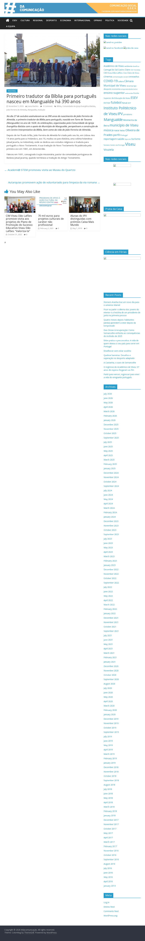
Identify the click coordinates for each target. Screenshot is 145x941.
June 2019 (108, 740)
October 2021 (110, 626)
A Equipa (10, 26)
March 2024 (109, 508)
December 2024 (111, 472)
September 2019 (111, 732)
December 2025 (111, 424)
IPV (120, 113)
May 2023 (108, 547)
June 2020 (108, 692)
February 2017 (110, 846)
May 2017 (108, 833)
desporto (108, 89)
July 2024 (108, 490)
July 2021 (108, 635)
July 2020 (108, 688)
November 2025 (111, 429)
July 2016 (108, 868)
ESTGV (107, 102)
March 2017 (109, 842)
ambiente (128, 66)
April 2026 (108, 407)
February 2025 (110, 464)
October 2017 (110, 828)
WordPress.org (110, 915)
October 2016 (110, 855)
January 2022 (110, 613)
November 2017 (111, 824)
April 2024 (108, 503)
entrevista (129, 93)
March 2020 (109, 705)
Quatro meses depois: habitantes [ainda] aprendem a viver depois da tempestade (120, 322)
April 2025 (108, 455)
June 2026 (108, 398)
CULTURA (25, 20)
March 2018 (109, 806)
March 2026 (109, 411)
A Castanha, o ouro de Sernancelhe (120, 362)
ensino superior (114, 93)
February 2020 (110, 710)
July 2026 (108, 393)
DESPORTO (51, 20)
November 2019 (111, 723)
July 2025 (108, 442)
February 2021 (110, 657)
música (109, 130)
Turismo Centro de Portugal (114, 145)
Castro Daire (124, 69)
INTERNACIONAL (82, 20)
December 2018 (111, 767)
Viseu (130, 144)
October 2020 (110, 675)
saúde (120, 138)
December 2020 (111, 666)
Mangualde (32, 110)
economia (116, 89)
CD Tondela (135, 70)
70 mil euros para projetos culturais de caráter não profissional (51, 220)
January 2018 (110, 815)
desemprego (132, 86)
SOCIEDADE (123, 20)
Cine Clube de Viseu (131, 73)
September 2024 (111, 486)
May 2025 (108, 451)
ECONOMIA (65, 20)
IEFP (129, 103)
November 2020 (111, 670)
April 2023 (108, 552)
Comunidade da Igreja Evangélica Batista (78, 106)
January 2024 (110, 516)
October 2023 (110, 530)
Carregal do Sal (111, 69)
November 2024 (111, 477)
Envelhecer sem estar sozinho (117, 350)
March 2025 (109, 459)
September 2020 (111, 679)
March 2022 (109, 604)
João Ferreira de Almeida (17, 110)
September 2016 (111, 859)
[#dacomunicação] (7, 20)
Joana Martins (32, 106)
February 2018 (110, 811)
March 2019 (109, 754)
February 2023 (110, 560)
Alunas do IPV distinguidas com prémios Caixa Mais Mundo (82, 220)
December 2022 (111, 569)
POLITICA (109, 20)
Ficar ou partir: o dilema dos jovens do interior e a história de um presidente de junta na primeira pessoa (122, 312)
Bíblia (59, 106)
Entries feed (109, 906)
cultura (121, 81)
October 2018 (110, 776)
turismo (135, 138)
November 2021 (111, 622)
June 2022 (108, 591)
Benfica (136, 66)
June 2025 (108, 446)
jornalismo (127, 114)
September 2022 (111, 582)
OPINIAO (98, 20)
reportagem (110, 138)
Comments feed (111, 911)
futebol (116, 102)
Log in (106, 902)
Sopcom (128, 139)
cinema (108, 76)
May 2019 (108, 745)
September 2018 (111, 780)
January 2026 (110, 420)
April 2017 (108, 837)
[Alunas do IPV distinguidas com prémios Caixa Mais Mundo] (84, 198)
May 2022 (108, 596)
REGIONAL (38, 20)
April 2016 (108, 881)
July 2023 (108, 538)
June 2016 (108, 872)
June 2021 (108, 639)
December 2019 (111, 719)
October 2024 (110, 481)
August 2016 (109, 863)
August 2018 (109, 784)
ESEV (14, 20)
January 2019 (110, 762)
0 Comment (47, 106)
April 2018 (108, 802)
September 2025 (111, 437)
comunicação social (120, 77)
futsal (124, 102)
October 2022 (110, 578)
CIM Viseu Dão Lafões (113, 73)
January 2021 (110, 661)
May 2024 (108, 499)
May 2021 (108, 644)
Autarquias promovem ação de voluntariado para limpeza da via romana (54, 182)
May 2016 (108, 877)
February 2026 (110, 415)
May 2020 (108, 697)
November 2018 (111, 771)
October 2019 (110, 727)
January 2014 (110, 885)
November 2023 (111, 525)
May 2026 (108, 402)
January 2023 (110, 565)
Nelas (122, 130)
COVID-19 (111, 81)
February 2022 (110, 609)
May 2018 (108, 798)
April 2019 (108, 749)
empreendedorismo (129, 89)
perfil (116, 135)
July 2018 (108, 789)
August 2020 (109, 683)
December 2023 (111, 521)
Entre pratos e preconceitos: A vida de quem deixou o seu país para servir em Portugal (121, 343)
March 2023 (109, 556)
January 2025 (110, 468)
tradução (41, 110)
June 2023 (108, 543)
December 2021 (111, 617)
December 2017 (111, 820)
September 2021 (111, 631)
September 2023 (111, 534)
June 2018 (108, 793)
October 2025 (110, 433)
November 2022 (111, 574)
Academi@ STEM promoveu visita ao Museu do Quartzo (39, 170)
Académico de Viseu (114, 66)
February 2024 (110, 512)
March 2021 (109, 653)
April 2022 (108, 600)
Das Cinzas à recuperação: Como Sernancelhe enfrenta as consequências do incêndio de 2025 (122, 333)
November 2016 (111, 850)
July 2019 (108, 736)
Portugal (123, 135)
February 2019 (110, 758)
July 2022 (108, 587)
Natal (116, 130)
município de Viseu (124, 125)
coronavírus (133, 76)
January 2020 (110, 714)
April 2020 (108, 701)
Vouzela (109, 149)
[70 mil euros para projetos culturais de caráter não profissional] (52, 198)
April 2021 (108, 648)
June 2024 (108, 494)
